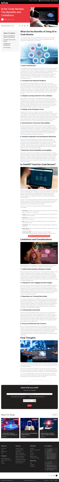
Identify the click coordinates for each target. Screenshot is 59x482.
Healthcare (32, 454)
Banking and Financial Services (35, 449)
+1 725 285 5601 (55, 0)
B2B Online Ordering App (5, 458)
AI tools (32, 87)
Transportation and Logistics (34, 457)
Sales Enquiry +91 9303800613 (45, 0)
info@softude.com (50, 451)
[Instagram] (52, 475)
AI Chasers (3, 463)
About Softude (3, 448)
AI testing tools (27, 139)
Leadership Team (4, 451)
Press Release (32, 466)
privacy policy (27, 396)
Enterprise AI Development (20, 456)
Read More (4, 436)
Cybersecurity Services (19, 448)
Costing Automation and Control (6, 459)
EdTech (31, 451)
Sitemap (51, 480)
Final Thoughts (6, 47)
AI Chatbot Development (20, 449)
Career (31, 0)
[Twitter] (56, 475)
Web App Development (19, 462)
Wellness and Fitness (33, 456)
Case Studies (32, 464)
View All (54, 414)
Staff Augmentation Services (20, 461)
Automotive (32, 448)
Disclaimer (55, 480)
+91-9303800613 (49, 450)
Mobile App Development (20, 457)
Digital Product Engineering (20, 453)
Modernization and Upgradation (21, 459)
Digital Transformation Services (21, 454)
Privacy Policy (46, 480)
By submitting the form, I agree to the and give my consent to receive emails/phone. (30, 396)
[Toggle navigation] (57, 2)
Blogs (36, 0)
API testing (22, 130)
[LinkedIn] (54, 475)
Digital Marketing (18, 451)
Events (2, 453)
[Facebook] (49, 475)
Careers (2, 449)
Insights (2, 461)
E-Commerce (32, 453)
